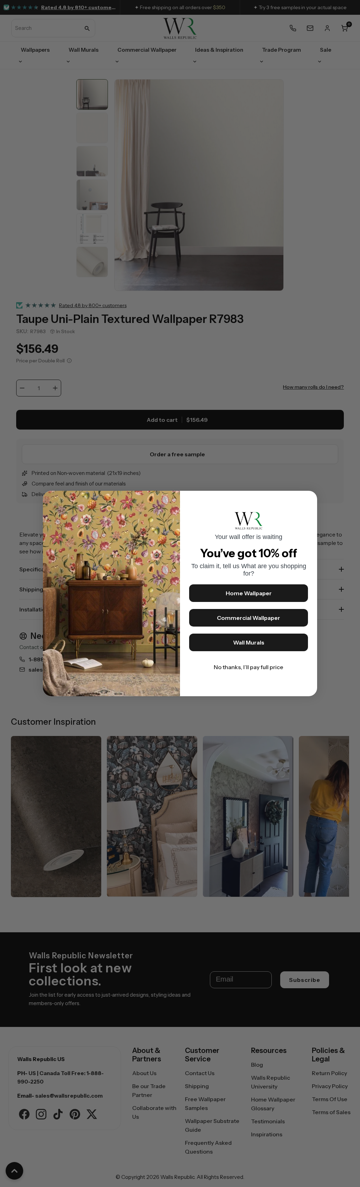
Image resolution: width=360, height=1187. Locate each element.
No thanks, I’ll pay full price (248, 667)
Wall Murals (248, 642)
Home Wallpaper (249, 593)
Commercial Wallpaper (248, 617)
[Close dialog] (308, 499)
